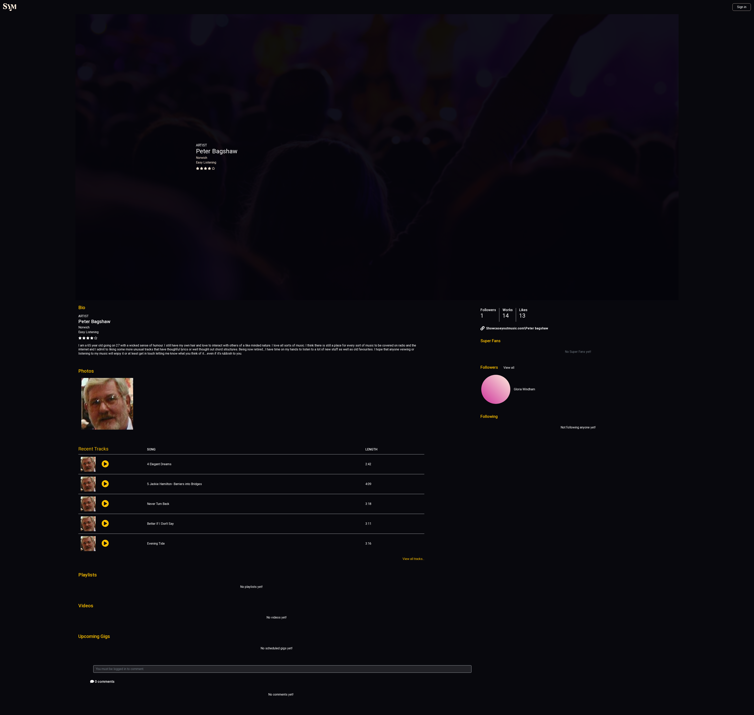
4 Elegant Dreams (159, 464)
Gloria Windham (524, 389)
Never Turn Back (158, 504)
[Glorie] (495, 389)
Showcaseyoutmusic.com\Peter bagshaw (517, 328)
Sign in (741, 7)
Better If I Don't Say (160, 524)
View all (508, 367)
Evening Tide (156, 543)
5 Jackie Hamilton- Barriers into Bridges (174, 484)
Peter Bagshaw (216, 151)
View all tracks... (413, 559)
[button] (105, 464)
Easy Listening (206, 162)
